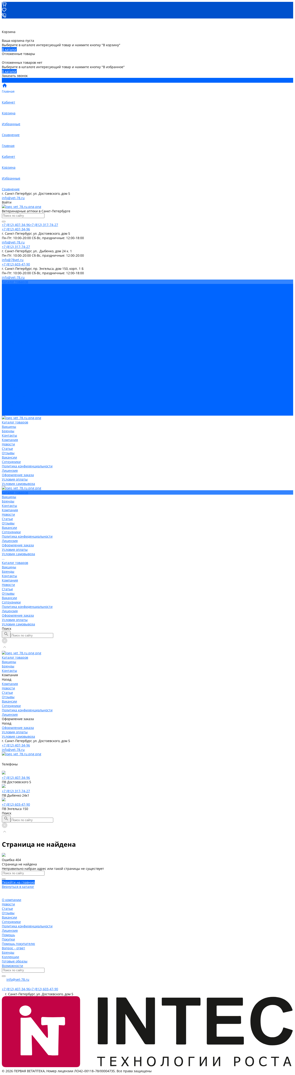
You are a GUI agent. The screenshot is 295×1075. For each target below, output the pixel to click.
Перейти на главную (18, 882)
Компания (10, 369)
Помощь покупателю (18, 943)
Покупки (8, 939)
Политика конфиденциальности (27, 325)
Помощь (8, 935)
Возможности (12, 965)
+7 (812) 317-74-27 (16, 791)
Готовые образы (14, 961)
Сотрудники (11, 321)
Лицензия (10, 330)
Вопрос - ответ (13, 948)
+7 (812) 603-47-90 (16, 804)
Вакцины (9, 356)
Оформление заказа (18, 404)
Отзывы (8, 312)
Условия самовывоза (18, 343)
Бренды (8, 361)
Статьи (7, 308)
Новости (8, 303)
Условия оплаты (15, 339)
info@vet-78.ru (13, 198)
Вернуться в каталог (18, 886)
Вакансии (9, 317)
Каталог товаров (15, 352)
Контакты (9, 365)
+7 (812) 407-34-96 (16, 745)
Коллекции (10, 957)
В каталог (9, 49)
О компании (11, 900)
